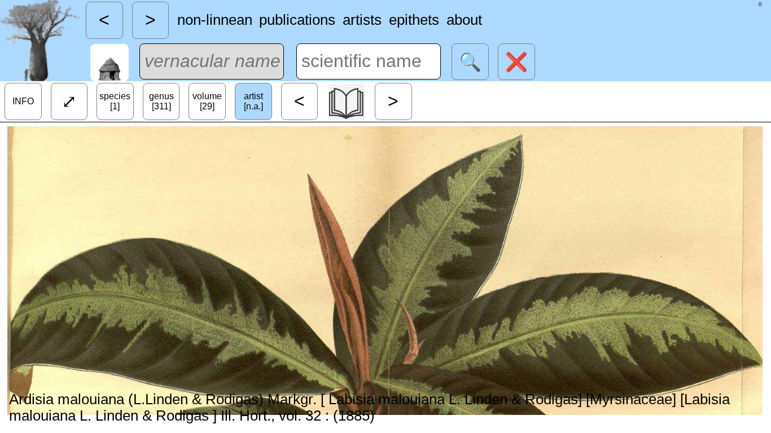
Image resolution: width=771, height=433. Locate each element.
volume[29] (207, 101)
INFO (23, 101)
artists (362, 20)
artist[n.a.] (253, 101)
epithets (414, 20)
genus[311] (161, 101)
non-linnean (214, 20)
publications (297, 20)
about (464, 20)
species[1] (114, 101)
